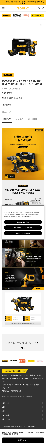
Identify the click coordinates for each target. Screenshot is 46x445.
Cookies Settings (23, 222)
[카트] (43, 8)
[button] (4, 8)
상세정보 (7, 119)
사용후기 (20, 119)
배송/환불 (32, 119)
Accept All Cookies (23, 233)
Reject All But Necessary (23, 227)
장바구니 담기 (23, 440)
